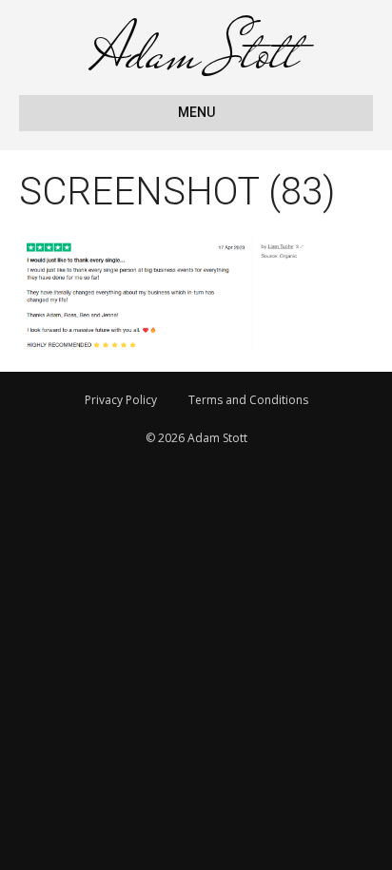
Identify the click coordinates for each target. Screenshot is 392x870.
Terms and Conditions (248, 400)
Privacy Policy (121, 400)
